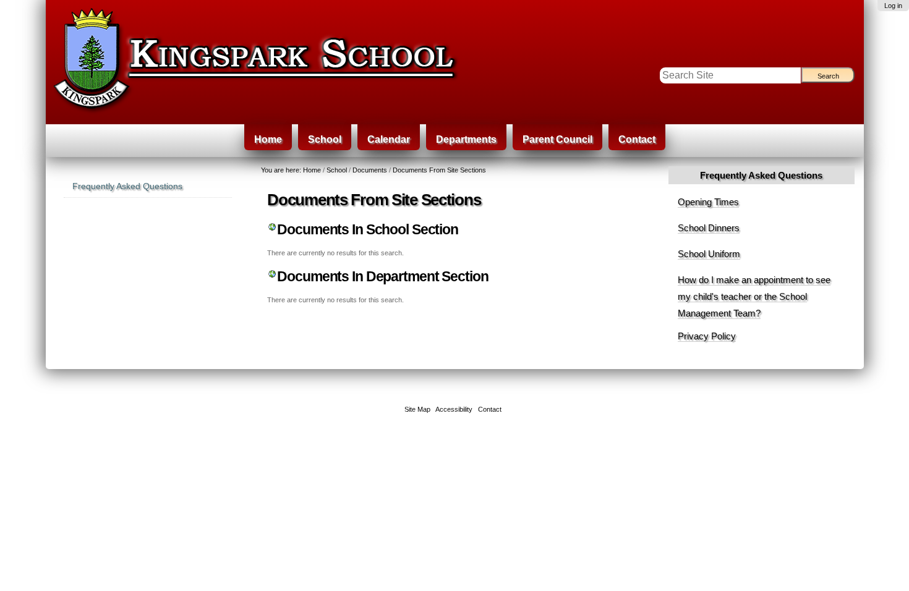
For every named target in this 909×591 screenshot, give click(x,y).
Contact (636, 139)
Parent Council (557, 139)
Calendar (388, 139)
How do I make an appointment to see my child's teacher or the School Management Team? (754, 296)
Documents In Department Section (382, 276)
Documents (369, 170)
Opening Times (708, 202)
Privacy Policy (707, 336)
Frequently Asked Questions (761, 175)
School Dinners (709, 228)
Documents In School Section (367, 229)
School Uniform (709, 254)
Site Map (417, 409)
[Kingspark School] (311, 62)
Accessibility (453, 409)
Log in (893, 5)
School (324, 139)
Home (268, 139)
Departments (466, 139)
